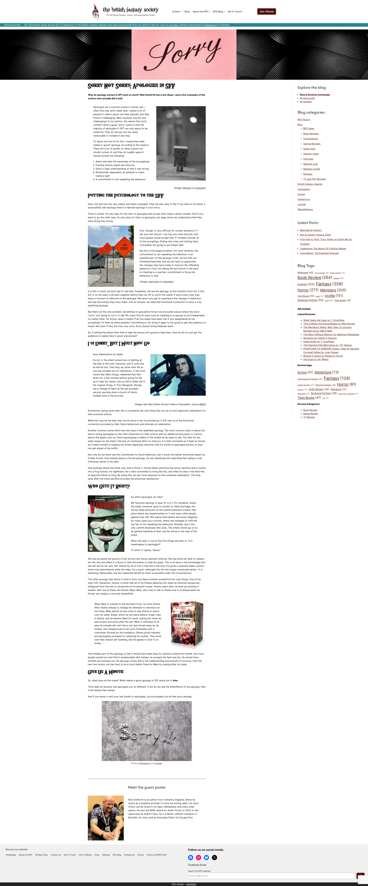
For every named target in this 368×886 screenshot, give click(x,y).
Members (333, 290)
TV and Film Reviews (314, 179)
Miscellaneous (305, 209)
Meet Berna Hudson (311, 230)
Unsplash (200, 187)
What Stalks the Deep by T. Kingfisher (324, 320)
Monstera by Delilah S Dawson (320, 338)
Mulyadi (187, 187)
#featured (306, 272)
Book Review (315, 277)
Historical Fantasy (325, 385)
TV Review (309, 417)
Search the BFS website (199, 871)
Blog (300, 124)
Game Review (310, 413)
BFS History (304, 119)
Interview (308, 158)
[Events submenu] (181, 11)
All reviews (306, 101)
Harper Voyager (306, 385)
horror (308, 290)
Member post (310, 163)
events (306, 284)
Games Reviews (311, 143)
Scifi (329, 300)
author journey (337, 273)
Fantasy (329, 283)
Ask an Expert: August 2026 (315, 234)
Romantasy (303, 394)
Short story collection (348, 394)
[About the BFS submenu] (209, 11)
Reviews (307, 174)
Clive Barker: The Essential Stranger (319, 253)
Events (301, 194)
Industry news (310, 153)
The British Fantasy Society (130, 10)
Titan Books (342, 300)
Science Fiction (311, 300)
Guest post (309, 148)
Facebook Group (197, 864)
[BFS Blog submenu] (224, 11)
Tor (326, 398)
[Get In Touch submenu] (242, 11)
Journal (302, 204)
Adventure (327, 372)
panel (320, 296)
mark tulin (153, 281)
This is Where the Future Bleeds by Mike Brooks (329, 323)
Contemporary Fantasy (310, 379)
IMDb (202, 404)
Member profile (311, 169)
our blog (173, 24)
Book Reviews (311, 133)
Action (305, 372)
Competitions (310, 138)
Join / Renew (267, 11)
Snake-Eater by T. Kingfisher (318, 341)
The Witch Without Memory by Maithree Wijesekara (331, 334)
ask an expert (322, 273)
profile (334, 296)
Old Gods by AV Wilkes (315, 359)
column (338, 278)
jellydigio (191, 884)
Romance (339, 389)
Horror (346, 384)
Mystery (302, 390)
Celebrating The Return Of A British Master (323, 248)
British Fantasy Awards (310, 184)
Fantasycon (210, 24)
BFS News (308, 128)
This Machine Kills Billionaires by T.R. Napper (328, 345)
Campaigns (304, 189)
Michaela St (145, 763)
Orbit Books (306, 296)
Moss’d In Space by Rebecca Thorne (323, 355)
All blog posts (307, 98)
